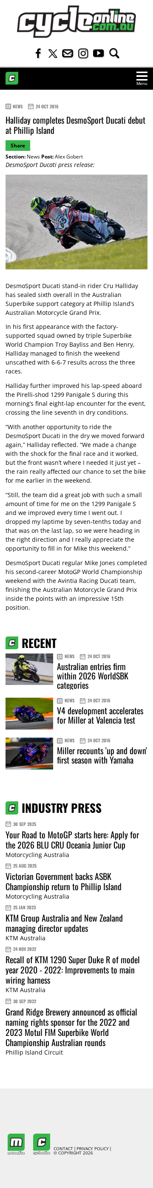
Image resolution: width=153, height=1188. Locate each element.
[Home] (76, 22)
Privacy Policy (92, 1149)
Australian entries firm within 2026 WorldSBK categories (92, 675)
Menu (141, 83)
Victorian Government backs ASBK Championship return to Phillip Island (64, 881)
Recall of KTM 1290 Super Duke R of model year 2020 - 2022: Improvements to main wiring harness (73, 969)
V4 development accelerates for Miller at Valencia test (100, 715)
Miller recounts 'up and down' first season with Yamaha (102, 755)
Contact (63, 1149)
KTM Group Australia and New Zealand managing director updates (64, 922)
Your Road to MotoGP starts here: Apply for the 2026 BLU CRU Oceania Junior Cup (72, 839)
